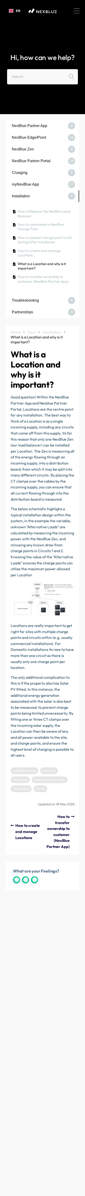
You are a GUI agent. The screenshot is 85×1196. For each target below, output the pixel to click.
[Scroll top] (79, 1190)
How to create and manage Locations (39, 253)
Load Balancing (24, 771)
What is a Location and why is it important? (42, 266)
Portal (40, 789)
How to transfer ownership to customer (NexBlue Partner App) (43, 279)
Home (16, 332)
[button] (77, 11)
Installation (51, 332)
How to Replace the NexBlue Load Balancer (44, 213)
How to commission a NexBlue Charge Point (41, 226)
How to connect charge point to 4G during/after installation (45, 239)
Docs (31, 332)
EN (18, 10)
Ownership (21, 789)
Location (48, 771)
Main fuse (20, 780)
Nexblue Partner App (49, 780)
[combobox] (14, 10)
